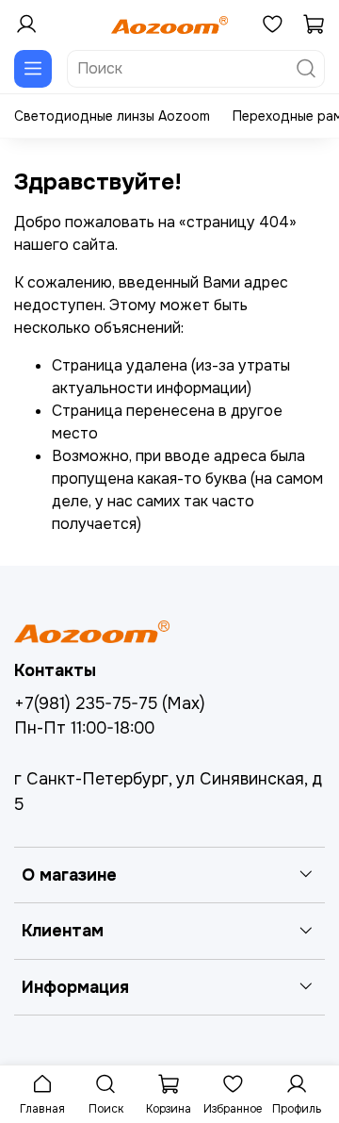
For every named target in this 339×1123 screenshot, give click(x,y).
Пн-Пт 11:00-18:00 (84, 728)
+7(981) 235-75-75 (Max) (109, 703)
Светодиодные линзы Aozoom (112, 115)
